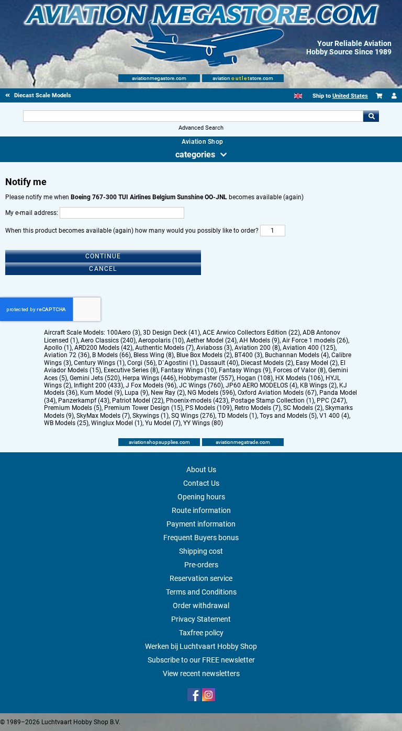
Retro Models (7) (257, 408)
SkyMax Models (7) (103, 415)
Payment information (201, 524)
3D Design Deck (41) (171, 332)
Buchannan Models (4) (297, 355)
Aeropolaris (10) (161, 340)
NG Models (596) (211, 392)
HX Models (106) (299, 378)
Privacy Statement (201, 619)
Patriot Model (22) (137, 400)
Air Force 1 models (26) (315, 340)
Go (371, 116)
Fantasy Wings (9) (245, 370)
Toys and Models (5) (288, 415)
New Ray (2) (168, 392)
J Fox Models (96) (151, 385)
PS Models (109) (208, 408)
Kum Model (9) (101, 392)
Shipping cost (201, 551)
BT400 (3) (248, 355)
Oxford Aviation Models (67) (277, 392)
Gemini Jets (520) (95, 378)
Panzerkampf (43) (83, 400)
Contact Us (201, 483)
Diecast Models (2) (267, 363)
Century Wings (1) (99, 363)
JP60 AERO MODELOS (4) (261, 385)
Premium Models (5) (73, 408)
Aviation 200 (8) (257, 347)
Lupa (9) (136, 392)
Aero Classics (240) (108, 340)
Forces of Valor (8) (299, 370)
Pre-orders (201, 565)
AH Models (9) (259, 340)
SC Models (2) (302, 408)
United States (350, 96)
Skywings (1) (150, 415)
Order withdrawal (201, 605)
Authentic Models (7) (164, 347)
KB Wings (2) (318, 385)
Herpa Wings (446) (149, 378)
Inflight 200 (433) (98, 385)
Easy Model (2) (317, 363)
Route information (201, 510)
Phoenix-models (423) (197, 400)
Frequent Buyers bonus (201, 537)
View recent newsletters (201, 673)
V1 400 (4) (334, 415)
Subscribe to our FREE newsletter (201, 660)
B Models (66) (111, 355)
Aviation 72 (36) (67, 355)
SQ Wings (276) (193, 415)
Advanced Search (201, 127)
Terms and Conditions (201, 592)
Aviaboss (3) (214, 347)
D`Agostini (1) (177, 363)
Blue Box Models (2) (204, 355)
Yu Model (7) (163, 423)
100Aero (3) (123, 332)
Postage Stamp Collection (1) (272, 400)
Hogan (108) (255, 378)
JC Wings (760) (201, 385)
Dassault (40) (219, 363)
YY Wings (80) (203, 423)
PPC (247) (331, 400)
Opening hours (201, 497)
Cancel (103, 268)
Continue (103, 256)
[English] (298, 96)
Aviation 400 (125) (309, 347)
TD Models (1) (237, 415)
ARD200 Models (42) (103, 347)
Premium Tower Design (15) (143, 408)
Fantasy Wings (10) (188, 370)
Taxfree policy (201, 633)
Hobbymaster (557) (206, 378)
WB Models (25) (66, 423)
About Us (201, 469)
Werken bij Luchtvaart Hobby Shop (201, 646)
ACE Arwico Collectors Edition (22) (251, 332)
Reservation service (201, 578)
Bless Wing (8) (153, 355)
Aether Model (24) (211, 340)
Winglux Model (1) (116, 423)
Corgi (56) (141, 363)
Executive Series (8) (131, 370)
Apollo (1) (58, 347)
